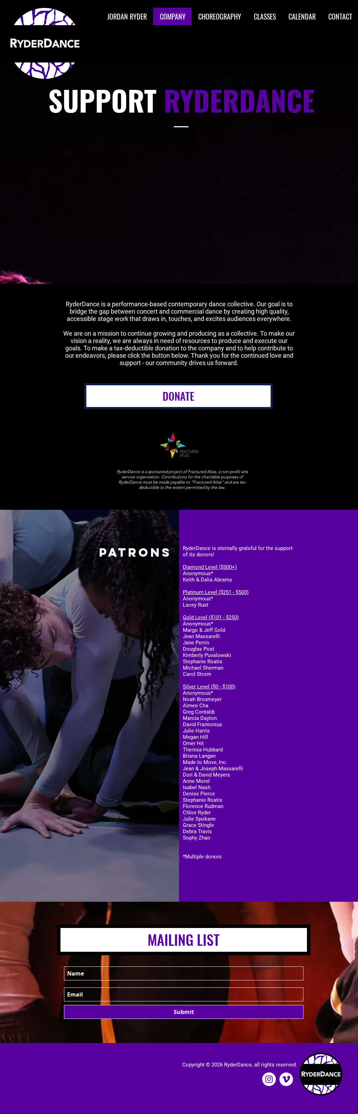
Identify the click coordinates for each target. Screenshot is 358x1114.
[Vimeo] (286, 1079)
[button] (219, 16)
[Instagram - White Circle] (269, 1079)
